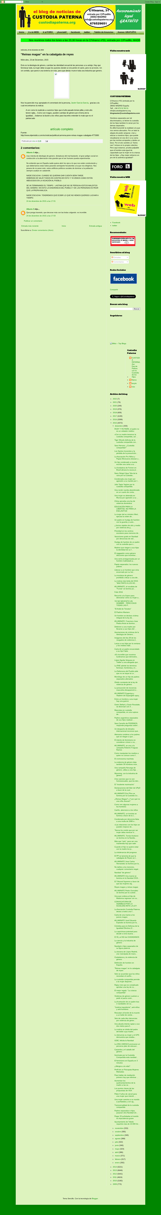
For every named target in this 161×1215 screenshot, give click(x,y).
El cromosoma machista (124, 759)
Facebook (116, 223)
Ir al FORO (48, 32)
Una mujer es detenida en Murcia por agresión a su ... (126, 497)
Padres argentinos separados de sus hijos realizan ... (126, 719)
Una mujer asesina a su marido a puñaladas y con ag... (126, 1100)
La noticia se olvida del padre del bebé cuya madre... (126, 1030)
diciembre (119, 426)
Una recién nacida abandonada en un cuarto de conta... (126, 491)
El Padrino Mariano (122, 612)
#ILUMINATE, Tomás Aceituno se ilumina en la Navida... (126, 837)
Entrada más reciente (29, 226)
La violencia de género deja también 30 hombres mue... (126, 763)
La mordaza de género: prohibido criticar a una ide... (126, 576)
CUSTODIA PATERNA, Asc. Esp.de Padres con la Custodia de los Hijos (136, 367)
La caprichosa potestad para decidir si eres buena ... (125, 932)
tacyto (134, 383)
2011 (115, 1177)
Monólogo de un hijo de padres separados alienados (126, 678)
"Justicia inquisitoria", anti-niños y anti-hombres (126, 1008)
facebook (75, 32)
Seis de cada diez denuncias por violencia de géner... (125, 1019)
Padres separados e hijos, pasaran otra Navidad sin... (126, 1112)
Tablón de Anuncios (103, 32)
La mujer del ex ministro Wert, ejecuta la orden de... (126, 515)
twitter (87, 32)
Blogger (95, 1198)
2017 (115, 416)
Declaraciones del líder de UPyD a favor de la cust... (127, 789)
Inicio (21, 32)
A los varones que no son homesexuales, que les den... (127, 780)
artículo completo (61, 129)
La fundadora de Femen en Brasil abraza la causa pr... (125, 469)
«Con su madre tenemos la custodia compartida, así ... (126, 435)
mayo (117, 1149)
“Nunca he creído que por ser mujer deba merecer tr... (126, 831)
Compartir (114, 290)
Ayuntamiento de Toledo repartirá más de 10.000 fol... (126, 1123)
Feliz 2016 (118, 592)
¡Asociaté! (62, 32)
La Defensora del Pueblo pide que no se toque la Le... (126, 672)
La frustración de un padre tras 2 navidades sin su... (126, 1003)
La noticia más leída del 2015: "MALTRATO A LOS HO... (126, 582)
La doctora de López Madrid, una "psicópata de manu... (125, 953)
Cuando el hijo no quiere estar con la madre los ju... (126, 848)
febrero (118, 1159)
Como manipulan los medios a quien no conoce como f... (126, 754)
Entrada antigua (95, 226)
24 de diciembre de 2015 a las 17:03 (41, 216)
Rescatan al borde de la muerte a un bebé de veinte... (127, 1014)
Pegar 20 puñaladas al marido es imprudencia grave (126, 1117)
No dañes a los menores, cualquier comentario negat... (127, 868)
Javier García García (79, 103)
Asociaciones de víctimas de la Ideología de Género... (126, 633)
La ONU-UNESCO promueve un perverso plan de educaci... (127, 1045)
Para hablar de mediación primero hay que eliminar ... (126, 1076)
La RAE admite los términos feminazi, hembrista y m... (125, 667)
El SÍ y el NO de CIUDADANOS (126, 937)
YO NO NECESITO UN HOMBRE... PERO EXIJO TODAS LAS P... (125, 603)
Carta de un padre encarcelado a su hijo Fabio (126, 650)
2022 (115, 399)
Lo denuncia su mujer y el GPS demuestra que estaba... (126, 1036)
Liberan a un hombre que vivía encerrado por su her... (126, 571)
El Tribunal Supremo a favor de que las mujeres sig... (126, 882)
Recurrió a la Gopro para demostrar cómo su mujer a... (127, 597)
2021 (115, 402)
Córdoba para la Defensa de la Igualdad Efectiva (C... (126, 927)
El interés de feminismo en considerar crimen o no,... (125, 741)
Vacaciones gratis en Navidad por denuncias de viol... (126, 537)
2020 (115, 406)
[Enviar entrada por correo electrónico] (46, 141)
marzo (117, 1156)
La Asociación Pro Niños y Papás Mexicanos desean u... (127, 458)
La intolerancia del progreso (125, 852)
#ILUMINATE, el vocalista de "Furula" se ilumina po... (125, 588)
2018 (115, 413)
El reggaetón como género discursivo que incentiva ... (125, 554)
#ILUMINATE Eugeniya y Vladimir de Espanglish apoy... (127, 694)
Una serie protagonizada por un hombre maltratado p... (127, 560)
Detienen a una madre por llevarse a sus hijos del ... (125, 628)
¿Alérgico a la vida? (122, 1066)
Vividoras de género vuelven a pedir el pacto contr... (126, 997)
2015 (115, 423)
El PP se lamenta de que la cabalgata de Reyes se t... (125, 857)
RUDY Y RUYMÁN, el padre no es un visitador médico (126, 430)
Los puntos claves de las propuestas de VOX (124, 1089)
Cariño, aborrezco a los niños (126, 810)
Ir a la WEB (33, 32)
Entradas (117, 257)
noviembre (119, 1128)
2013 (115, 1170)
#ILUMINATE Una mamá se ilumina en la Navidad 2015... (126, 877)
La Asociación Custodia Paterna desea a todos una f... (127, 910)
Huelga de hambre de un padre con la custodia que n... (126, 543)
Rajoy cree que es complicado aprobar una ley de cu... (126, 986)
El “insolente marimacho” (124, 784)
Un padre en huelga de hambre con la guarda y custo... (126, 521)
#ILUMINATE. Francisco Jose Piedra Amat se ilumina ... (126, 622)
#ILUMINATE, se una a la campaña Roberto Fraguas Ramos (126, 748)
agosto (118, 1139)
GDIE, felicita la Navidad (124, 1040)
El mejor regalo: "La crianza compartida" (125, 991)
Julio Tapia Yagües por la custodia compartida (124, 485)
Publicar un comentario (33, 221)
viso (133, 387)
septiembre (119, 1135)
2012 (115, 1174)
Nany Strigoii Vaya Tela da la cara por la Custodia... (125, 474)
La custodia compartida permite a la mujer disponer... (127, 980)
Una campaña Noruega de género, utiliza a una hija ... (126, 769)
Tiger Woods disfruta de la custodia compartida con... (125, 441)
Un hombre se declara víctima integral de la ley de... (126, 617)
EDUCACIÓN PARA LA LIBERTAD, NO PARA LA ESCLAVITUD (125, 509)
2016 (115, 419)
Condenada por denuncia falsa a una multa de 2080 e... (126, 820)
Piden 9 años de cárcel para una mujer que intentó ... (125, 1095)
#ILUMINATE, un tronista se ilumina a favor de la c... (125, 815)
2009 (115, 1184)
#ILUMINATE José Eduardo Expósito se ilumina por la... (126, 921)
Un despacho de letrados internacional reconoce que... (126, 730)
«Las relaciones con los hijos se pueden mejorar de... (127, 826)
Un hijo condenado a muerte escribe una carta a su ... (125, 463)
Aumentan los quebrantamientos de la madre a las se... (124, 1083)
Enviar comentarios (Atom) (42, 230)
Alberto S (30, 152)
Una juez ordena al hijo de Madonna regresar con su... (126, 897)
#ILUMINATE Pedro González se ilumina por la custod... (126, 892)
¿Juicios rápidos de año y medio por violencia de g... (127, 526)
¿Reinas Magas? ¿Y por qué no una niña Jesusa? (127, 800)
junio (117, 1145)
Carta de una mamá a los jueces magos (124, 916)
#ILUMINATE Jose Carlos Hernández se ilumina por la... (127, 862)
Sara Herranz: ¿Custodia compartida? (124, 447)
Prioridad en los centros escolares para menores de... (127, 532)
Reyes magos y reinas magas (126, 887)
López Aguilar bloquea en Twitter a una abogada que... (126, 661)
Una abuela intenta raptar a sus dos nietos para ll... (127, 1025)
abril (117, 1152)
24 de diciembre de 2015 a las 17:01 (41, 201)
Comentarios (118, 262)
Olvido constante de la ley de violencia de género (125, 683)
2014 (115, 1167)
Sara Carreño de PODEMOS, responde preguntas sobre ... (126, 724)
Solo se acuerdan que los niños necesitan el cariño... (126, 975)
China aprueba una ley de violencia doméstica (124, 502)
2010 (115, 1181)
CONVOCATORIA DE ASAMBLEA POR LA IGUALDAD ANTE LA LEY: (125, 904)
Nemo (134, 380)
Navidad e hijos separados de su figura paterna (126, 947)
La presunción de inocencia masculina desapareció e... (126, 689)
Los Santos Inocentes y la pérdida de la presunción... (126, 452)
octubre (118, 1132)
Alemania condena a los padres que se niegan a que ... (127, 735)
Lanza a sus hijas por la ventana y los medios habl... (127, 644)
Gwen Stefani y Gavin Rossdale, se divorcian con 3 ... (127, 706)
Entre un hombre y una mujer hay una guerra (126, 700)
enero (117, 1163)
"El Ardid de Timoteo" (122, 609)
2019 (115, 409)
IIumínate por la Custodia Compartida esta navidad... (126, 1056)
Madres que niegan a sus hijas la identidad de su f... (126, 549)
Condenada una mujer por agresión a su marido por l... (126, 480)
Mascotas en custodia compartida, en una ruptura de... (126, 712)
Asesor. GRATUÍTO (127, 32)
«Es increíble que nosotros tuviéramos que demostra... (126, 656)
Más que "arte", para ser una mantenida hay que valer (125, 842)
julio (117, 1142)
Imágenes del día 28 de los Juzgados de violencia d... (125, 639)
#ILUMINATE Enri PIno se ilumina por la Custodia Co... (126, 794)
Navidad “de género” (122, 873)
